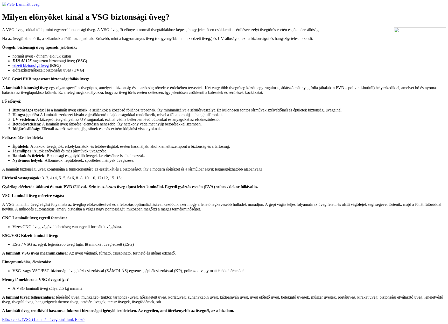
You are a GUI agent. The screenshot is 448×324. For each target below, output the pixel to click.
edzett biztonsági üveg (30, 65)
